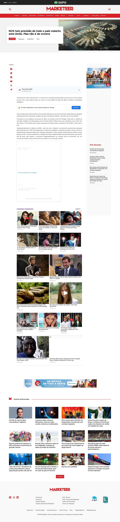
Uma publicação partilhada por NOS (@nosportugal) (38, 198)
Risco (71, 510)
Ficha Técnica (66, 497)
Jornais (14, 2)
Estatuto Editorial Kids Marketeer (45, 503)
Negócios (24, 15)
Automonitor (30, 510)
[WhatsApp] (11, 73)
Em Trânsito (41, 15)
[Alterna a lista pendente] (19, 15)
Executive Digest (40, 510)
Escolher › (76, 107)
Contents (103, 15)
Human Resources (52, 510)
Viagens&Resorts (79, 510)
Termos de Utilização (68, 503)
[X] (11, 85)
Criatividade (32, 15)
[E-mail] (11, 81)
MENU (5, 2)
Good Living (95, 15)
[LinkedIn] (11, 77)
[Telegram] (11, 89)
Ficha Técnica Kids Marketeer (70, 499)
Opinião (57, 15)
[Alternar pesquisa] (10, 9)
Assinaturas (39, 497)
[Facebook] (11, 69)
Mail (10, 2)
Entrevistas (49, 15)
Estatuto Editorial (40, 501)
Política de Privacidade (68, 501)
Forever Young (63, 510)
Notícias (12, 38)
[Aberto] (109, 9)
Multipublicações (91, 510)
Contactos (39, 499)
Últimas (16, 15)
